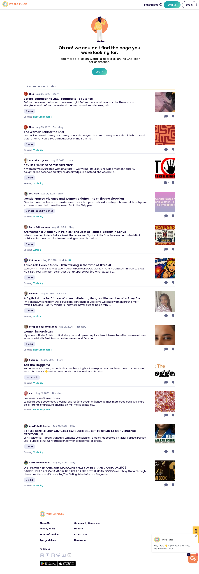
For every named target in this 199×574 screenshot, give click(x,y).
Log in (99, 71)
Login (189, 4)
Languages (151, 5)
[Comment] (166, 116)
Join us (172, 4)
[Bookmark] (172, 116)
